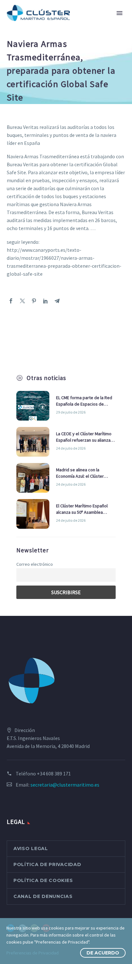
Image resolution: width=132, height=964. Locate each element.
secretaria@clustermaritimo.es (64, 784)
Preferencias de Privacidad (32, 953)
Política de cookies (43, 880)
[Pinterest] (34, 300)
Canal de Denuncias (43, 896)
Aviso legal (30, 848)
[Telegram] (57, 300)
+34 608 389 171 (54, 773)
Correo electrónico (34, 564)
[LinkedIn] (45, 300)
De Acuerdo (103, 953)
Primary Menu (119, 13)
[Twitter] (22, 300)
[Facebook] (10, 300)
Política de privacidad (47, 864)
